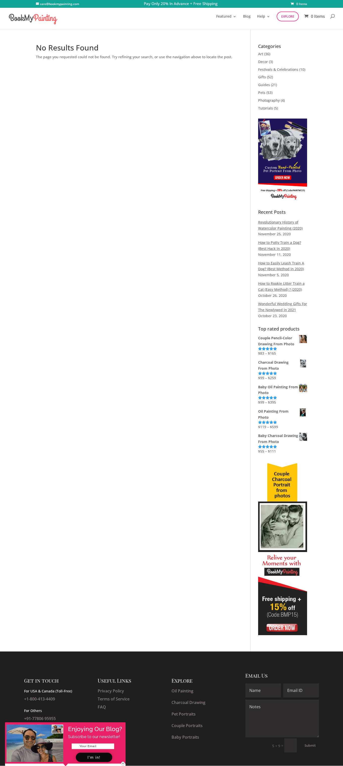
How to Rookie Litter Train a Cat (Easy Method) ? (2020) (281, 286)
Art (260, 53)
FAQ (102, 707)
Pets (261, 92)
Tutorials (265, 108)
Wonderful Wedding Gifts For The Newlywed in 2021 (282, 306)
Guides (264, 84)
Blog (247, 16)
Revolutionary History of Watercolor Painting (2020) (280, 225)
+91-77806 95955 (40, 718)
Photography (269, 100)
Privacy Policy (111, 691)
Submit (310, 745)
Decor (263, 61)
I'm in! (94, 757)
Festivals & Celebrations (278, 69)
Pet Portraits (184, 714)
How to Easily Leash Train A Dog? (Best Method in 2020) (281, 266)
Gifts (262, 77)
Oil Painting (182, 691)
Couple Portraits (187, 725)
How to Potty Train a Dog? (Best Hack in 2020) (279, 245)
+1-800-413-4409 (39, 699)
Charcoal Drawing (188, 702)
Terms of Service (114, 699)
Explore (287, 16)
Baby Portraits (185, 737)
